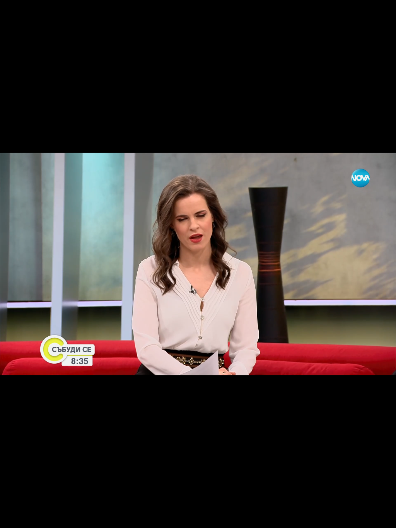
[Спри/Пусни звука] (29, 518)
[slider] (15, 507)
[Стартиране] (13, 518)
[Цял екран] (365, 518)
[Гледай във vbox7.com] (382, 518)
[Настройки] (381, 13)
